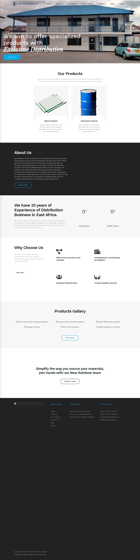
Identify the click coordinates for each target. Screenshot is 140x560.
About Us (54, 414)
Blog (52, 423)
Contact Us (55, 420)
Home (53, 411)
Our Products (55, 417)
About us (12, 57)
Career (53, 425)
